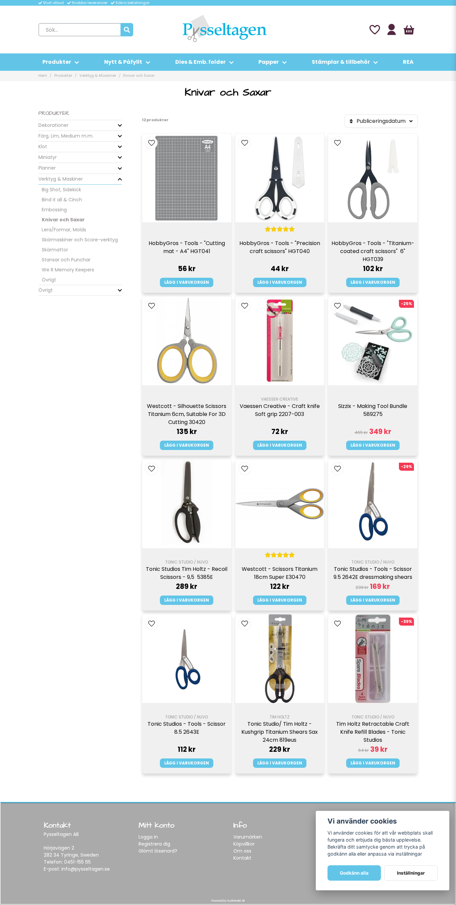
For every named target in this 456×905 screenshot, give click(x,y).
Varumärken (247, 837)
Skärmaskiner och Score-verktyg (80, 239)
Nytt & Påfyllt (123, 62)
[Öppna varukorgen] (409, 29)
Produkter (56, 62)
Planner (47, 168)
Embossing (54, 209)
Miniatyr (47, 157)
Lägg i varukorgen (186, 282)
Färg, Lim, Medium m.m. (65, 136)
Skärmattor (55, 249)
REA (408, 62)
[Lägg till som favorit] (374, 29)
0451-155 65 (77, 862)
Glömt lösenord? (158, 851)
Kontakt (242, 858)
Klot (42, 146)
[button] (152, 143)
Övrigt (49, 279)
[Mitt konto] (391, 29)
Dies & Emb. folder (200, 62)
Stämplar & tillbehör (341, 62)
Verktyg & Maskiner (97, 75)
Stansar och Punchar (66, 259)
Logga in (148, 837)
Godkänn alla (354, 873)
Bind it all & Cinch (62, 199)
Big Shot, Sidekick (61, 189)
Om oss (242, 851)
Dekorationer (53, 125)
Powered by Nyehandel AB (228, 901)
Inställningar (411, 873)
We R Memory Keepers (68, 269)
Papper (268, 62)
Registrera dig (154, 844)
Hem (42, 75)
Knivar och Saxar (63, 219)
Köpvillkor (244, 844)
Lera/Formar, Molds (64, 229)
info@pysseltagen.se (85, 869)
